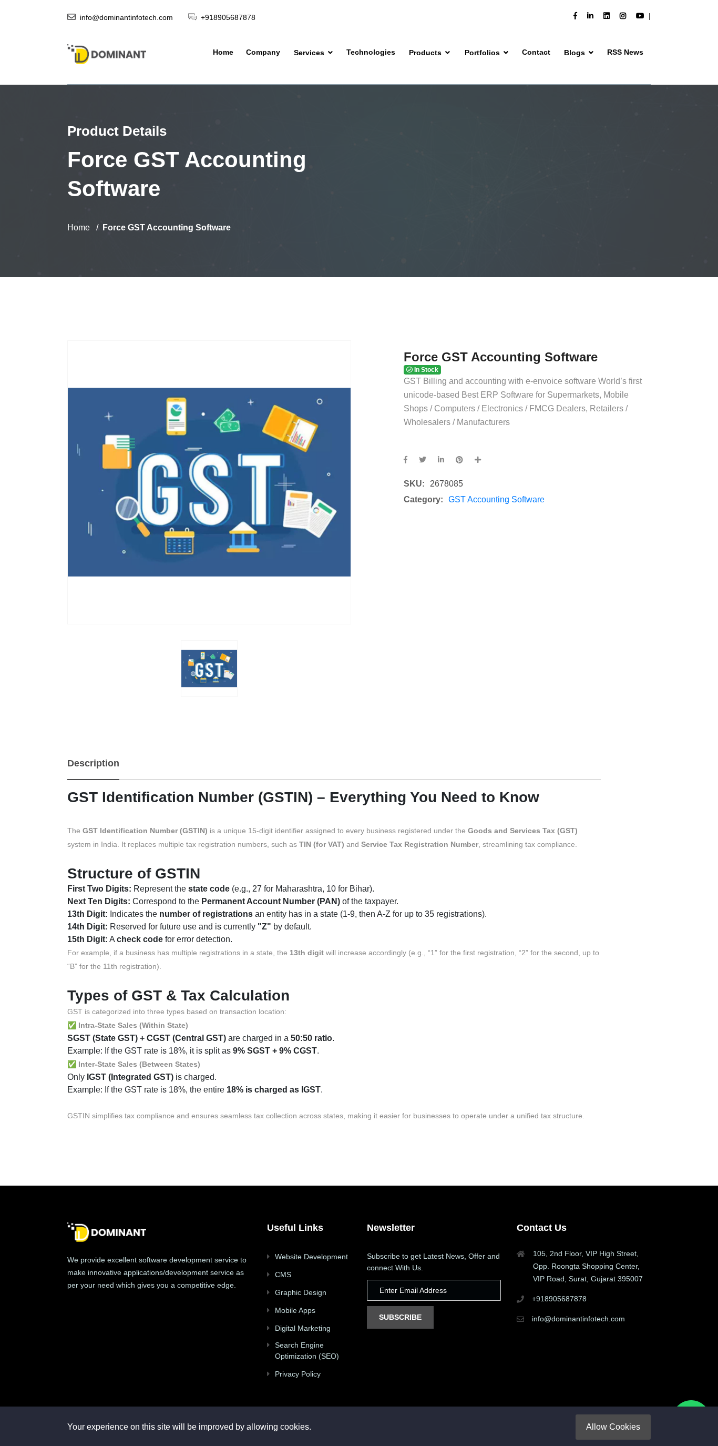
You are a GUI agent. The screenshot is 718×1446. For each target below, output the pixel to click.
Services (310, 52)
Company (263, 52)
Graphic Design (300, 1292)
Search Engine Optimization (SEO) (307, 1350)
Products (426, 52)
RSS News (625, 52)
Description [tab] (93, 763)
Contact (536, 52)
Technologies (370, 52)
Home (223, 52)
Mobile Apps (295, 1310)
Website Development (311, 1256)
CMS (283, 1274)
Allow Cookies (613, 1426)
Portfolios (483, 52)
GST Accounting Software (496, 499)
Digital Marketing (303, 1328)
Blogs (575, 52)
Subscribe (400, 1317)
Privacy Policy (298, 1374)
